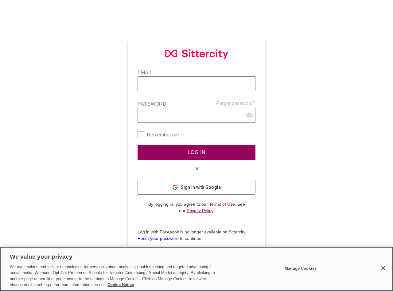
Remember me (163, 134)
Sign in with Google (201, 187)
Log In (197, 152)
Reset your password (158, 238)
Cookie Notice (120, 284)
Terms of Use (222, 204)
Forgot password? (235, 103)
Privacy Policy (200, 210)
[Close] (383, 268)
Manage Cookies (301, 268)
